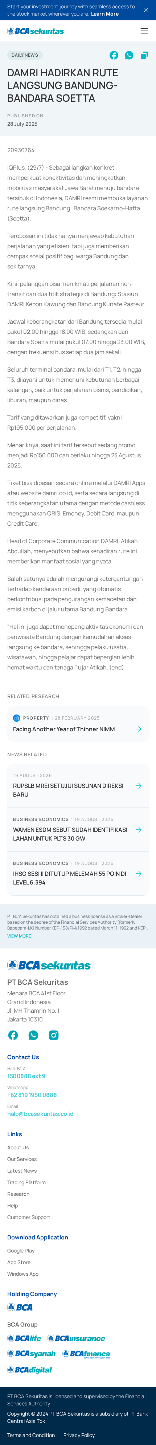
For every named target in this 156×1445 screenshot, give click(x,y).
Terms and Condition (31, 1435)
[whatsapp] (129, 55)
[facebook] (114, 55)
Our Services (22, 1158)
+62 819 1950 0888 (32, 1095)
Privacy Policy (79, 1435)
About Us (18, 1147)
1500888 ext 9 (26, 1076)
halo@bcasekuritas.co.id (40, 1114)
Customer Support (28, 1217)
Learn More (105, 13)
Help (12, 1205)
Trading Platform (26, 1182)
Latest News (22, 1170)
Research (18, 1193)
